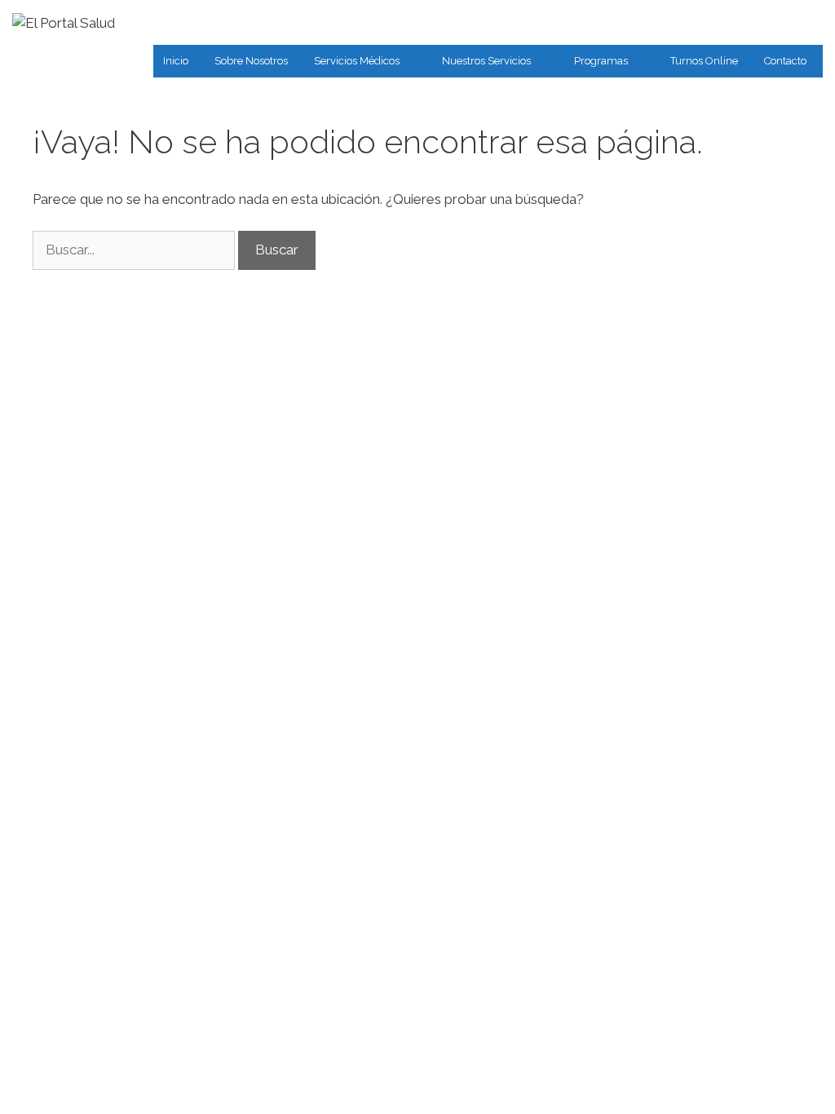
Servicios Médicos (357, 61)
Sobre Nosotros (251, 61)
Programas (601, 61)
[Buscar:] (135, 249)
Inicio (175, 61)
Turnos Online (704, 61)
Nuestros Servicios (486, 61)
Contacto (785, 61)
